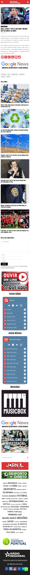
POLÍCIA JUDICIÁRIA (13, 509)
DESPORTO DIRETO (21, 489)
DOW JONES (4, 74)
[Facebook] (6, 568)
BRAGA (5, 483)
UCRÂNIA (24, 529)
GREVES (20, 498)
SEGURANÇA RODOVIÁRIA (10, 524)
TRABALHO (24, 526)
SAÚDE (10, 521)
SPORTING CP (8, 527)
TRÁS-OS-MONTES (12, 529)
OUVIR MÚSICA (15, 333)
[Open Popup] (21, 305)
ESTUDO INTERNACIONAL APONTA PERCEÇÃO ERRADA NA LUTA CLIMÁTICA (14, 131)
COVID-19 (7, 486)
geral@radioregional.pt (15, 564)
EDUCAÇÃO (17, 492)
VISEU (17, 532)
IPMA (26, 501)
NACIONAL (15, 507)
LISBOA (24, 504)
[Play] (13, 305)
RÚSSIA (4, 521)
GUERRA (25, 498)
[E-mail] (23, 568)
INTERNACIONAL (4, 26)
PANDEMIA (24, 507)
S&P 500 (8, 76)
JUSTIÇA (6, 504)
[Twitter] (11, 568)
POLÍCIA (5, 509)
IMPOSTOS (5, 501)
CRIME (14, 486)
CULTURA (24, 486)
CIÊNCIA (24, 483)
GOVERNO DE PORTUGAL (11, 498)
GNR (3, 499)
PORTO (11, 512)
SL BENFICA (22, 524)
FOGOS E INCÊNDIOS (9, 496)
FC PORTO (23, 493)
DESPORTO (10, 489)
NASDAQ (3, 76)
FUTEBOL (22, 495)
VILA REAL (10, 532)
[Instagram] (15, 568)
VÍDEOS (21, 532)
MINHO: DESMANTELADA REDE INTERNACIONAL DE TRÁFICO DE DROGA (13, 206)
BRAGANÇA (12, 483)
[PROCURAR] (27, 457)
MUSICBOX (15, 386)
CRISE (19, 486)
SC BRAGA (16, 521)
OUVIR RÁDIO (15, 293)
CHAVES (20, 483)
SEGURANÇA (23, 521)
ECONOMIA (8, 492)
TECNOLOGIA (17, 526)
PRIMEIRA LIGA (15, 514)
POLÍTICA (23, 509)
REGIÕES (22, 517)
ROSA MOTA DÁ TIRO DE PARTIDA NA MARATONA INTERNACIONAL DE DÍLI (13, 181)
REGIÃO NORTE (9, 518)
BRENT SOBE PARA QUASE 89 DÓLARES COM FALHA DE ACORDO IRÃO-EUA (15, 106)
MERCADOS (22, 74)
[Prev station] (17, 305)
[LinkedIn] (19, 568)
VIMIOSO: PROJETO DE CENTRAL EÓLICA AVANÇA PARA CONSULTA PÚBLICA (14, 156)
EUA (9, 74)
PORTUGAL (18, 512)
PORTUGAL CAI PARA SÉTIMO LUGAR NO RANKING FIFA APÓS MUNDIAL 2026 (15, 231)
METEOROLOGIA (6, 507)
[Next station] (9, 305)
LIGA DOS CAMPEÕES (16, 504)
